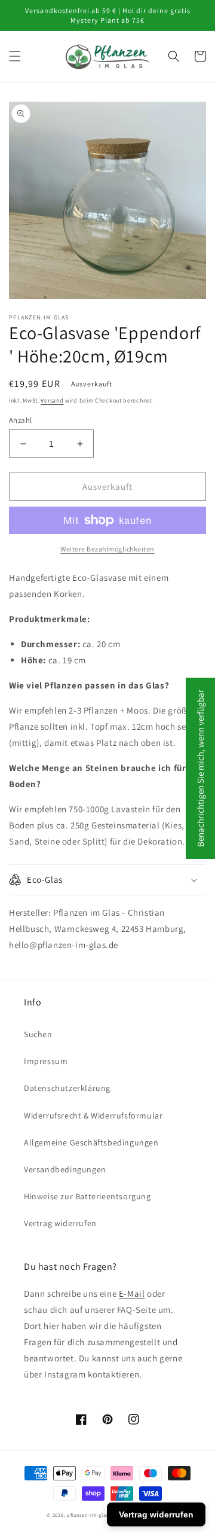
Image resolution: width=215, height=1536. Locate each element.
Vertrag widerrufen (60, 1223)
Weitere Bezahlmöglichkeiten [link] (107, 548)
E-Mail (132, 1293)
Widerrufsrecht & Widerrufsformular (93, 1115)
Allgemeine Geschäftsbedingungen (91, 1142)
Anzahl (20, 420)
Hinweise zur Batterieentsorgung (87, 1196)
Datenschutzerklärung (67, 1088)
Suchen (38, 1034)
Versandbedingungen (65, 1169)
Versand (52, 400)
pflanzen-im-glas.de (91, 1514)
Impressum (45, 1061)
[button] (15, 56)
